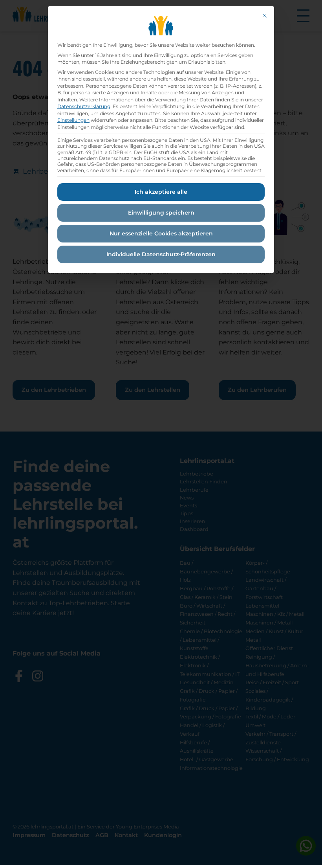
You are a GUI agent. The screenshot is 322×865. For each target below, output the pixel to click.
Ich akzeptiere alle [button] (161, 191)
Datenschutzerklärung (83, 106)
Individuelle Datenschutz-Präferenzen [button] (161, 254)
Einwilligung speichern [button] (161, 212)
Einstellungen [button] (73, 120)
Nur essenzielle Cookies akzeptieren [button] (161, 233)
